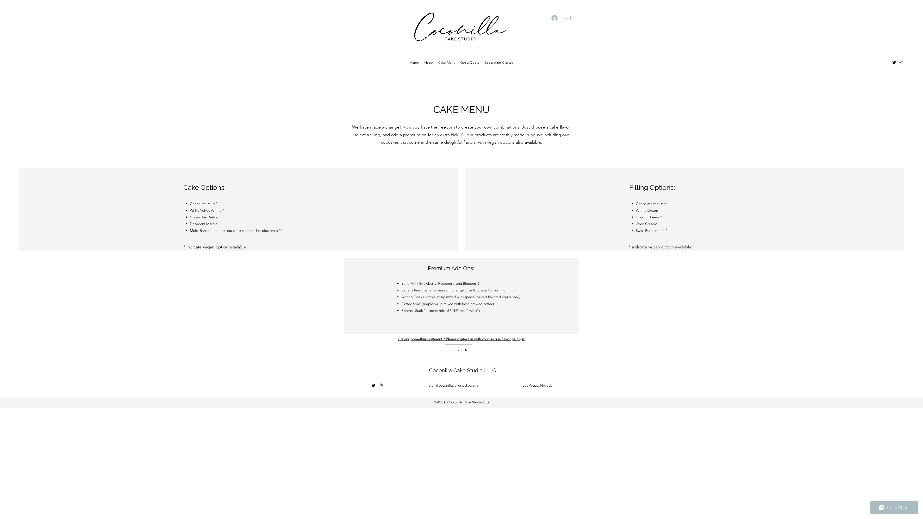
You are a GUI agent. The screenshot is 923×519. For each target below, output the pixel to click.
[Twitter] (894, 62)
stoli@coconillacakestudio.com (453, 385)
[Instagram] (901, 62)
